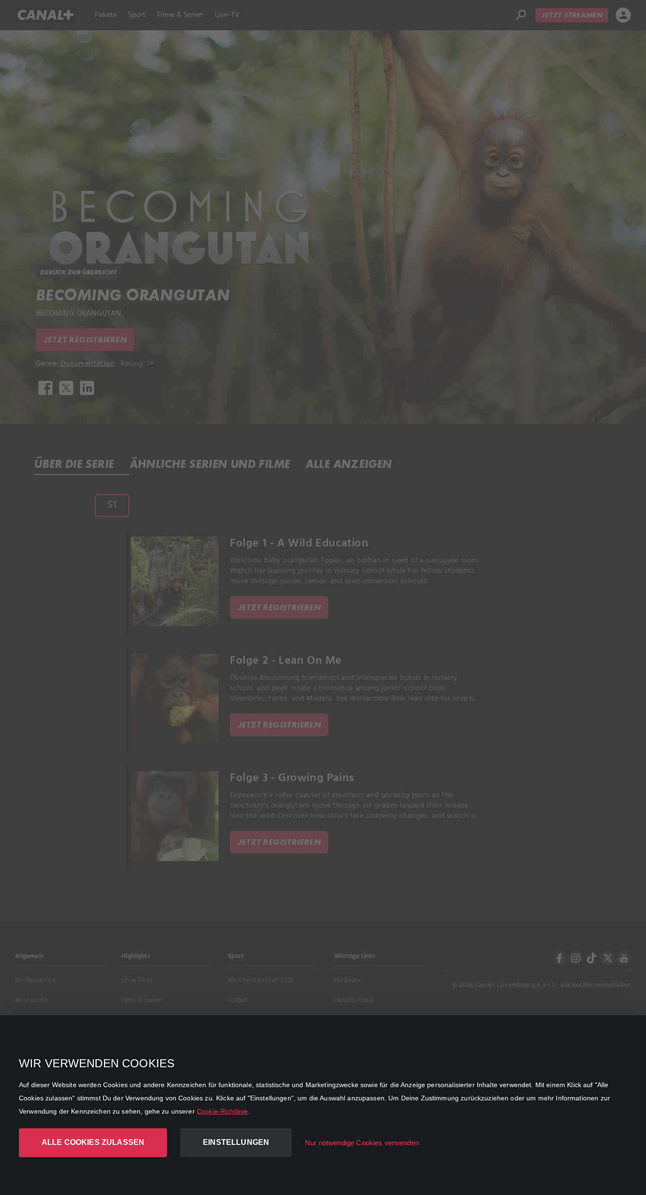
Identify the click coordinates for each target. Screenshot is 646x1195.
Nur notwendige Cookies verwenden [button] (362, 1143)
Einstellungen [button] (236, 1142)
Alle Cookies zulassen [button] (93, 1142)
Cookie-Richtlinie (222, 1111)
